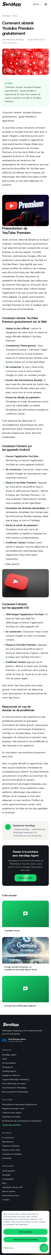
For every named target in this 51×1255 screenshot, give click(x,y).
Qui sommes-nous (10, 1195)
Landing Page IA (9, 1071)
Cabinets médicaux (11, 1146)
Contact (6, 1199)
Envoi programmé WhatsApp (15, 1092)
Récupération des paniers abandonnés (19, 1104)
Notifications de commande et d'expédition (21, 1121)
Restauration (8, 1141)
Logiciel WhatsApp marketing (15, 1079)
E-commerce (8, 1137)
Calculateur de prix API (12, 1187)
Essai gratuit (25, 877)
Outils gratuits (8, 1171)
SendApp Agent (9, 1054)
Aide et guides (8, 1191)
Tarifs (4, 1059)
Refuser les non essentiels (25, 1239)
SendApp (6, 16)
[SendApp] (11, 4)
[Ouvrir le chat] (44, 1247)
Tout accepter (25, 1232)
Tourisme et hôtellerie (12, 1154)
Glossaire (6, 1175)
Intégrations (7, 1067)
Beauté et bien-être (11, 1150)
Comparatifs (7, 1179)
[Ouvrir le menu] (46, 4)
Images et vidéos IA (11, 1075)
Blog (15, 16)
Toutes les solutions (11, 1125)
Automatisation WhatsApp (14, 1087)
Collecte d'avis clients (12, 1112)
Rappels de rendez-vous (13, 1108)
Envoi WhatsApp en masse (14, 1083)
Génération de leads (11, 1116)
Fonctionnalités (9, 1063)
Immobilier (7, 1158)
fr (37, 4)
